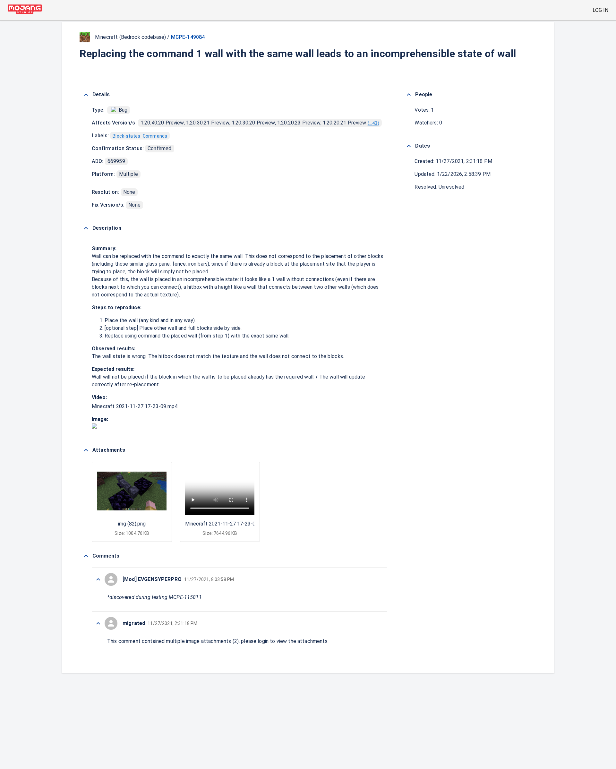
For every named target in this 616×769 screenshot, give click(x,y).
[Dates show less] (408, 146)
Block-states (126, 136)
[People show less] (408, 94)
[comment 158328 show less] (98, 579)
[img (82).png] (94, 427)
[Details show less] (86, 94)
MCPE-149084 (188, 37)
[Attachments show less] (86, 450)
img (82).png (132, 524)
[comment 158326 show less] (98, 623)
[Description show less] (86, 228)
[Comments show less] (86, 556)
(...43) (373, 123)
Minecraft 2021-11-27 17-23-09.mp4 (134, 406)
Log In (600, 10)
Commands (155, 136)
